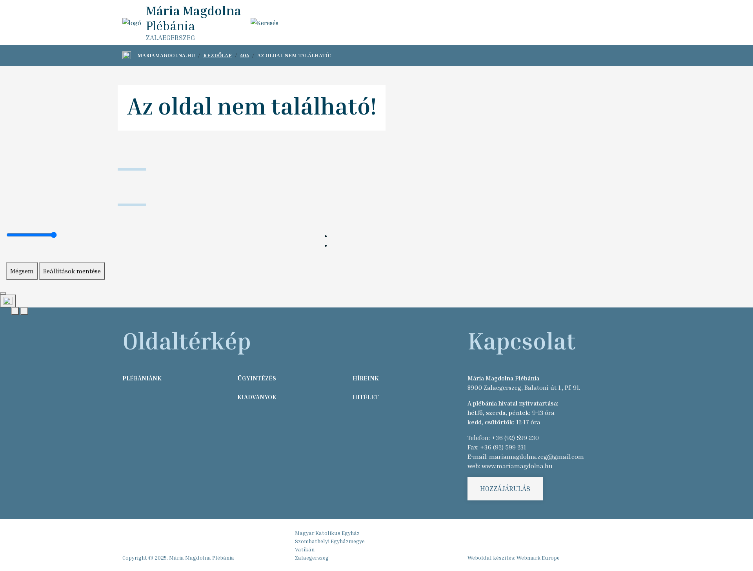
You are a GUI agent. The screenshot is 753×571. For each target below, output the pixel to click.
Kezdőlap (217, 55)
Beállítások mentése (72, 271)
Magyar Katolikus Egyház (327, 532)
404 (244, 55)
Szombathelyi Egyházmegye (330, 541)
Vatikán (305, 549)
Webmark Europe (538, 557)
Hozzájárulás (505, 488)
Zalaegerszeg (312, 557)
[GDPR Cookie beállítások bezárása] (3, 293)
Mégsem (22, 271)
